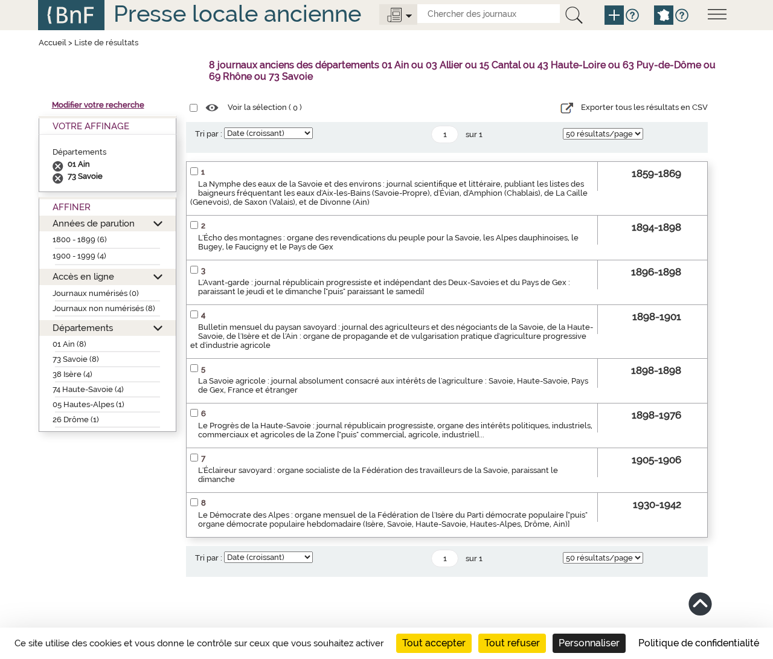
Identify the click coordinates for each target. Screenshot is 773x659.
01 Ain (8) (69, 344)
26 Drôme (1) (76, 419)
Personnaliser (589, 643)
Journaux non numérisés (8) (104, 308)
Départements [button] (83, 328)
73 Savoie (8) (76, 359)
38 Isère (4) (72, 374)
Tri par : (208, 133)
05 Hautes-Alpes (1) (88, 404)
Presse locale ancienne (237, 13)
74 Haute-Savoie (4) (88, 389)
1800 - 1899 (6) (80, 239)
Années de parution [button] (94, 223)
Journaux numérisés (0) (96, 293)
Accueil (52, 42)
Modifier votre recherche (98, 104)
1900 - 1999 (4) (79, 255)
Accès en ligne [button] (83, 276)
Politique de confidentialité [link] (698, 643)
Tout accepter (434, 643)
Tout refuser (512, 643)
